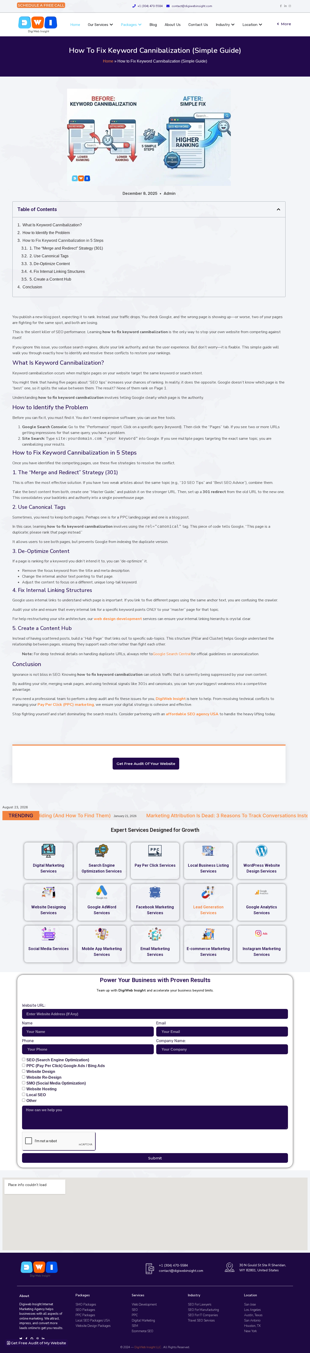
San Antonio (252, 1320)
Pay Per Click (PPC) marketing (66, 704)
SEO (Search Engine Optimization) (57, 1060)
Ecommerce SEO (142, 1331)
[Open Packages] (140, 25)
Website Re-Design (44, 1077)
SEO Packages (85, 1310)
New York (250, 1331)
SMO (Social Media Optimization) (56, 1083)
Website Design (40, 1072)
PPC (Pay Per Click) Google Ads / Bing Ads (65, 1066)
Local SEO (36, 1095)
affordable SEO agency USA (192, 714)
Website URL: (34, 1006)
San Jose (250, 1304)
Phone (28, 1041)
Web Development (144, 1304)
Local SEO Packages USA (93, 1320)
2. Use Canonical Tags (49, 256)
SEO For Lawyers (199, 1304)
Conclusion (32, 287)
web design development (118, 618)
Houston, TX (252, 1326)
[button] (278, 209)
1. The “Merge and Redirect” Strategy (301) (66, 248)
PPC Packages (85, 1315)
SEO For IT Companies (203, 1315)
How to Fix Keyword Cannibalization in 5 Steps (63, 240)
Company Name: (171, 1041)
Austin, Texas (253, 1315)
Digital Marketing (143, 1320)
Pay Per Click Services (155, 865)
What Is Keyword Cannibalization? (52, 225)
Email (161, 1023)
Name (27, 1023)
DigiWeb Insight (171, 698)
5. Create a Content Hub (50, 279)
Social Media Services (48, 948)
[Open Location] (260, 25)
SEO (135, 1310)
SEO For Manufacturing (203, 1310)
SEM (135, 1326)
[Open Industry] (233, 25)
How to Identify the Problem (46, 233)
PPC (135, 1315)
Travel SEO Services (201, 1320)
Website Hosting (41, 1089)
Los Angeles (252, 1310)
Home (108, 61)
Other (31, 1101)
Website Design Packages (93, 1326)
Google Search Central (172, 654)
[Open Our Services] (111, 25)
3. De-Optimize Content (50, 264)
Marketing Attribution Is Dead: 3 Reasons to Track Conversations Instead (130, 815)
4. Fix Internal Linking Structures (57, 271)
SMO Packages (86, 1304)
